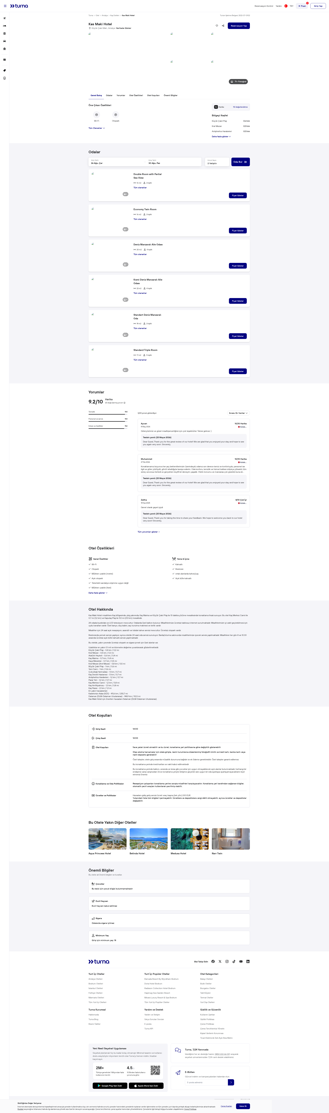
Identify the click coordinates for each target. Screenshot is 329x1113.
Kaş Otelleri (114, 15)
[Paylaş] (223, 25)
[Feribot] (5, 49)
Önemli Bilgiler (170, 95)
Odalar (109, 95)
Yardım (279, 6)
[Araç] (5, 41)
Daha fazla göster (97, 592)
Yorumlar (121, 95)
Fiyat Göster (238, 195)
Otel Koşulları (153, 95)
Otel (97, 15)
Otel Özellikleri (136, 95)
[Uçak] (5, 18)
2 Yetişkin (212, 163)
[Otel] (5, 26)
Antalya (105, 15)
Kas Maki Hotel (128, 15)
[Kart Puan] (5, 60)
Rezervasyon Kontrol (264, 6)
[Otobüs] (5, 33)
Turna (91, 15)
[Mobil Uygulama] (5, 78)
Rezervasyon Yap (239, 25)
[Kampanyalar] (5, 70)
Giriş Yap (318, 6)
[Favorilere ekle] (216, 25)
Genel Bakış (96, 95)
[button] (169, 59)
